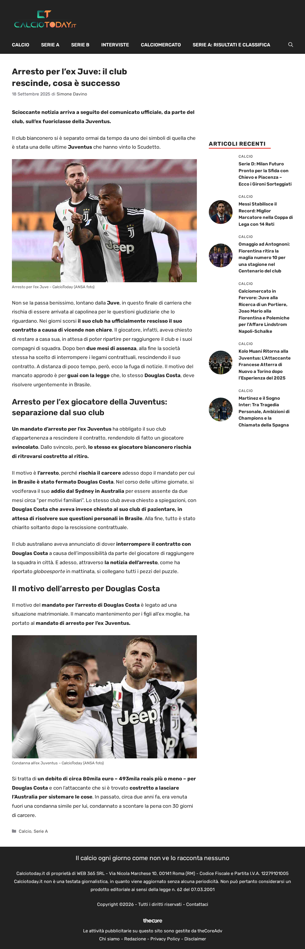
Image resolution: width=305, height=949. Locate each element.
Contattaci (197, 904)
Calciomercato (161, 45)
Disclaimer (195, 939)
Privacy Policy (165, 939)
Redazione (135, 939)
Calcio (20, 45)
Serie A (50, 45)
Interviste (115, 45)
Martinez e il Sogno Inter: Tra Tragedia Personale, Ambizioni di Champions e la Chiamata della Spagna (264, 412)
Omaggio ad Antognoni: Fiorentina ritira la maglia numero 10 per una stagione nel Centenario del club (264, 257)
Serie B (80, 45)
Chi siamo (109, 939)
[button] (290, 45)
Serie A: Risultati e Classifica (231, 45)
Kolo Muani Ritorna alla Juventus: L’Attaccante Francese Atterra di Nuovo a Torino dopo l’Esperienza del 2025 (265, 365)
